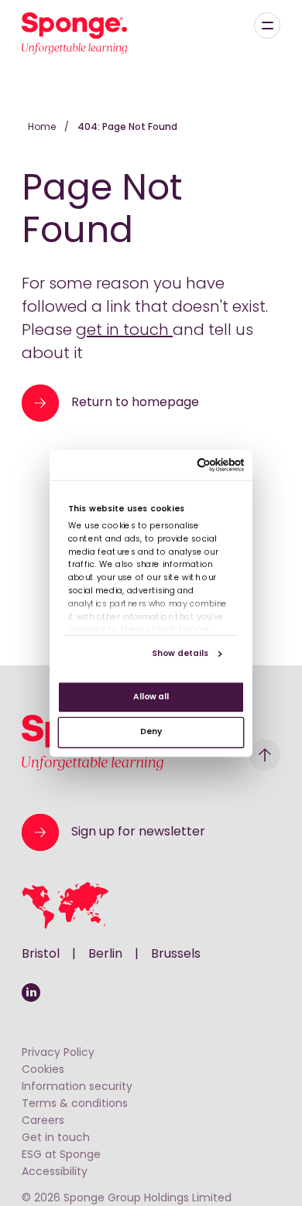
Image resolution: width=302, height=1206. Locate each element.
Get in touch (56, 1138)
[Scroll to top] (264, 755)
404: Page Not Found (127, 127)
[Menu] (267, 25)
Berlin (105, 954)
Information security (77, 1087)
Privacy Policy (58, 1053)
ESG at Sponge (61, 1155)
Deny (151, 732)
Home (43, 127)
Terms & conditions (75, 1104)
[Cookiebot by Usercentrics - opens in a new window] (197, 465)
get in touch (124, 331)
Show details (180, 653)
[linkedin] (31, 992)
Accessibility (55, 1172)
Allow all (151, 696)
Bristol (41, 954)
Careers (43, 1121)
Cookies (43, 1070)
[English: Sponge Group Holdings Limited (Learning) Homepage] (74, 33)
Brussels (176, 954)
